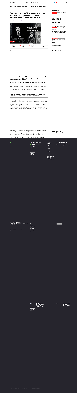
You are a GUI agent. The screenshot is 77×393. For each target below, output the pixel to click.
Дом (11, 6)
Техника (32, 6)
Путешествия (38, 6)
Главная (26, 2)
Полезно (45, 6)
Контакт (37, 2)
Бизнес (19, 6)
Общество (24, 6)
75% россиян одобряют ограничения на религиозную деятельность (66, 146)
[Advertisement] (29, 118)
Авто (15, 6)
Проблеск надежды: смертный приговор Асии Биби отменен (58, 133)
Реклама (32, 2)
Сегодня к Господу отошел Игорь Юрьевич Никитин (66, 304)
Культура (12, 41)
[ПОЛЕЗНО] (59, 14)
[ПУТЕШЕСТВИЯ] (59, 40)
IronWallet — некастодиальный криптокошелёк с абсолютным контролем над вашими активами (59, 20)
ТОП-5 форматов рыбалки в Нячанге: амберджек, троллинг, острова (59, 44)
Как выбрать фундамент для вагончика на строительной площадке (59, 32)
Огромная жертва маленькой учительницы (66, 225)
